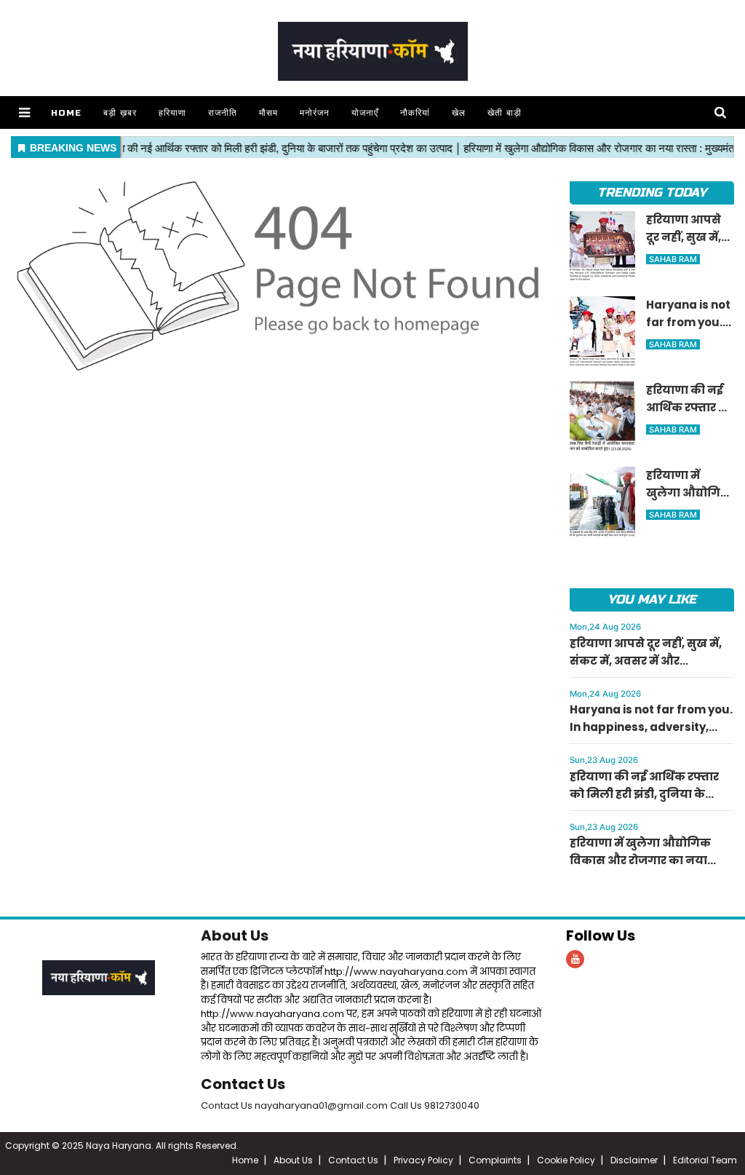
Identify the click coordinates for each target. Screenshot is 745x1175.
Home (66, 113)
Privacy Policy (423, 1160)
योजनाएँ (364, 113)
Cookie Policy (566, 1160)
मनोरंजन (315, 113)
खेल (459, 113)
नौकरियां (415, 113)
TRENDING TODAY (651, 192)
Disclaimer (634, 1160)
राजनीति (222, 113)
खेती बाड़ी (504, 113)
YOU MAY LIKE (651, 599)
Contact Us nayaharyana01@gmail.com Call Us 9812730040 (340, 1105)
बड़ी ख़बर (120, 113)
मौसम (268, 113)
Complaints (495, 1160)
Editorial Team (705, 1160)
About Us (234, 935)
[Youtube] (575, 959)
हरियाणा (172, 113)
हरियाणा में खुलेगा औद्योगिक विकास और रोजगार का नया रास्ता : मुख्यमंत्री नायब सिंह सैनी (649, 860)
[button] (24, 112)
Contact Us (243, 1084)
